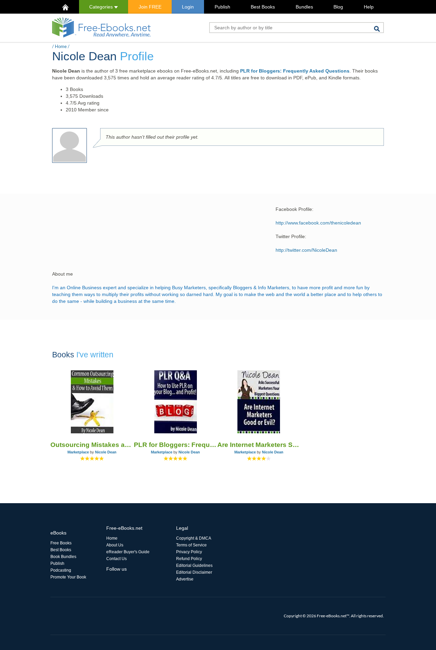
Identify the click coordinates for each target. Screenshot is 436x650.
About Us (114, 545)
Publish (222, 7)
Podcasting (60, 570)
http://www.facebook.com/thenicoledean (318, 223)
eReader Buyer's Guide (128, 552)
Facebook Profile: (294, 209)
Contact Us (116, 558)
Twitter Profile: (291, 236)
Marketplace (78, 452)
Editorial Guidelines (194, 565)
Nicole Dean (105, 452)
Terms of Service (191, 545)
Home (61, 46)
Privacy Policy (189, 552)
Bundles (304, 7)
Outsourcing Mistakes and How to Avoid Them (92, 444)
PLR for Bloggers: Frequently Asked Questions (294, 71)
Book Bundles (63, 556)
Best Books (263, 7)
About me (62, 274)
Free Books (61, 543)
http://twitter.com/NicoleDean (306, 250)
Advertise (184, 579)
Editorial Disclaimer (194, 572)
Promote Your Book (68, 577)
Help (369, 7)
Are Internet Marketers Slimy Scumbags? (259, 444)
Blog (338, 7)
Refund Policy (189, 558)
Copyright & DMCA (193, 538)
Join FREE (150, 7)
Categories (101, 7)
